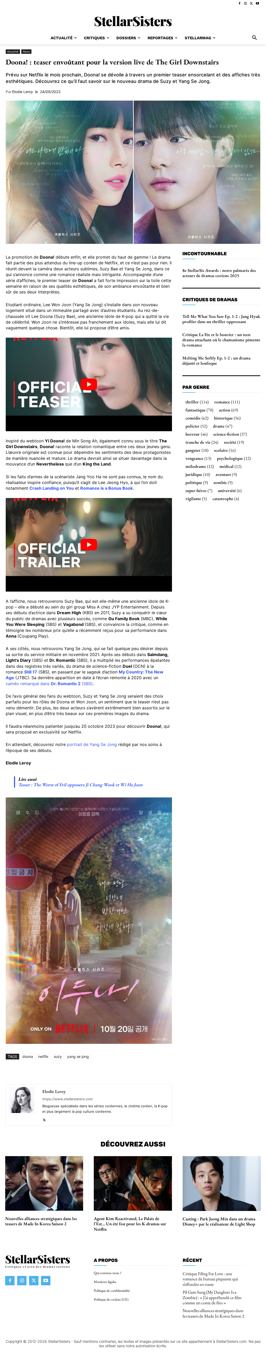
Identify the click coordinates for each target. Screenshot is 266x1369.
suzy (58, 1056)
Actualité (12, 51)
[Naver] (133, 1072)
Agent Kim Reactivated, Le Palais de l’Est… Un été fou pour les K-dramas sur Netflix (130, 1224)
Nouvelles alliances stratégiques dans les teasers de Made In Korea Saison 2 (41, 1221)
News (26, 51)
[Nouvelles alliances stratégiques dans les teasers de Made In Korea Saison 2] (44, 1183)
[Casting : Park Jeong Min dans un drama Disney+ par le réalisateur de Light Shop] (222, 1183)
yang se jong (78, 1056)
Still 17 (30, 671)
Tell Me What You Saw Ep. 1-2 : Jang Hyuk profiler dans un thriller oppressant (221, 318)
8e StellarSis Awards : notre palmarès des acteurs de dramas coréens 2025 (219, 272)
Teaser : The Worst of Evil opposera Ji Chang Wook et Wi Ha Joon (80, 785)
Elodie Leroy (22, 92)
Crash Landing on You (51, 488)
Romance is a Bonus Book (106, 488)
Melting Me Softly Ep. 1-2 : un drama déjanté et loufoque (216, 360)
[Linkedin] (85, 1072)
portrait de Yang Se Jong (92, 744)
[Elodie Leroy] (22, 1105)
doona (27, 1056)
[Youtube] (257, 4)
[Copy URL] (145, 1072)
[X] (251, 4)
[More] (157, 1072)
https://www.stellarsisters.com (67, 1099)
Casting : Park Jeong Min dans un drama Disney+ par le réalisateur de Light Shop (219, 1221)
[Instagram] (246, 4)
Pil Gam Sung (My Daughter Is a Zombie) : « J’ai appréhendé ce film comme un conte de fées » (212, 1297)
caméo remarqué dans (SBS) (49, 683)
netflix (43, 1056)
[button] (254, 38)
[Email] (109, 1072)
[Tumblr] (121, 1072)
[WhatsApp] (73, 1072)
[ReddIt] (97, 1072)
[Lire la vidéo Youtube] (89, 384)
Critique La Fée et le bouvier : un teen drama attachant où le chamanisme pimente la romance (221, 340)
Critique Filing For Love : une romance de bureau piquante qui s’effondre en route (210, 1279)
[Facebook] (240, 4)
